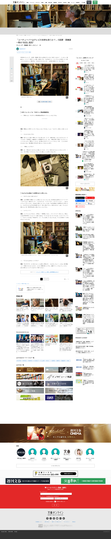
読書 (69, 2)
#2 (59, 61)
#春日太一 (48, 360)
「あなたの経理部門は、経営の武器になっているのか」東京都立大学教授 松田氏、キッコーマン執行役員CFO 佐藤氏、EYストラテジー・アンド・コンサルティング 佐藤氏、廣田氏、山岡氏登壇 (37, 348)
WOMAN (60, 2)
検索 (84, 2)
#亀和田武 (30, 360)
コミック (73, 2)
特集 (42, 2)
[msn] (60, 518)
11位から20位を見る (85, 183)
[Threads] (54, 518)
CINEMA (65, 2)
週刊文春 (50, 2)
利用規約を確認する (50, 501)
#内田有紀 (24, 360)
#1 (57, 61)
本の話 (15, 531)
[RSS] (64, 518)
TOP (17, 35)
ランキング (32, 2)
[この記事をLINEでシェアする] (12, 71)
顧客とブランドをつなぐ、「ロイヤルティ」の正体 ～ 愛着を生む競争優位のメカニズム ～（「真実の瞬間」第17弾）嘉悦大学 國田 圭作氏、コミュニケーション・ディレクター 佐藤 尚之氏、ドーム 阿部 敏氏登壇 (22, 348)
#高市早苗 (19, 360)
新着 (27, 2)
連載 (46, 2)
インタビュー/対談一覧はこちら (22, 283)
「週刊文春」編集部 (88, 115)
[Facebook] (47, 518)
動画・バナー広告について (56, 521)
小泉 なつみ (87, 82)
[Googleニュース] (57, 518)
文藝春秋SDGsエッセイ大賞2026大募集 (51, 345)
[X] (50, 518)
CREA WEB (10, 531)
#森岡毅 (53, 360)
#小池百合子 (36, 360)
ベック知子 (87, 138)
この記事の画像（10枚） (46, 101)
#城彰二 (68, 360)
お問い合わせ (47, 521)
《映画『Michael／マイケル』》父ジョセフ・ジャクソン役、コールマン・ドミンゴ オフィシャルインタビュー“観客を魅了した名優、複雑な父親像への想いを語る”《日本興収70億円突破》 (66, 347)
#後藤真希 (63, 360)
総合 (88, 60)
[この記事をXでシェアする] (12, 59)
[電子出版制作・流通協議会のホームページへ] (40, 526)
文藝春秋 (55, 2)
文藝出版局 (87, 179)
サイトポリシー (67, 521)
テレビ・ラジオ (24, 52)
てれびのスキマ (22, 48)
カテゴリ (37, 2)
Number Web (4, 531)
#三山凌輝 (42, 360)
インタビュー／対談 (22, 35)
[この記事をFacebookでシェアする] (12, 63)
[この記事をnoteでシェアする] (11, 75)
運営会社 (73, 521)
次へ (65, 279)
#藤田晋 (58, 360)
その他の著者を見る (55, 465)
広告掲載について (39, 521)
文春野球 (77, 2)
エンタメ (28, 35)
